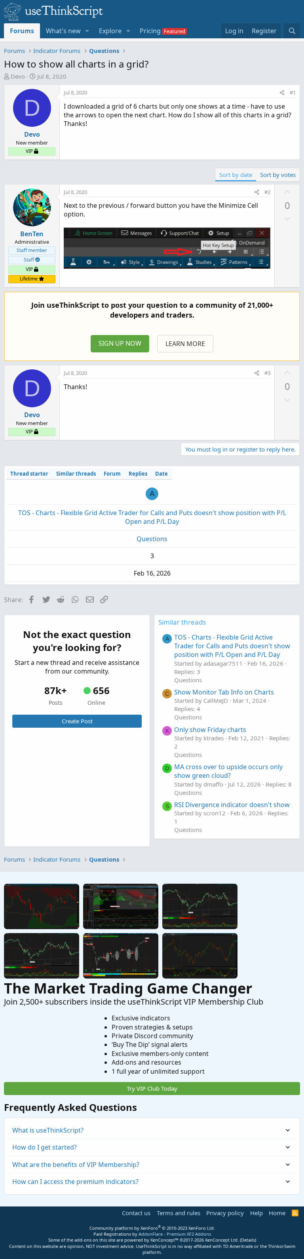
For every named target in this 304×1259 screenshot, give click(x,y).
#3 (267, 372)
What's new (63, 30)
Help (256, 1213)
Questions (152, 538)
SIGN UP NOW (120, 343)
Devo (18, 76)
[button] (87, 30)
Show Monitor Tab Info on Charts (224, 692)
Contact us (136, 1213)
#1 (293, 92)
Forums (22, 30)
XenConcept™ (164, 1240)
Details (248, 1240)
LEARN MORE (185, 343)
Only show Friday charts (210, 729)
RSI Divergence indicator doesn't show (232, 804)
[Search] (292, 30)
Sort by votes (278, 175)
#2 (267, 192)
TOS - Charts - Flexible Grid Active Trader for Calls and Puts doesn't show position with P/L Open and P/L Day (152, 517)
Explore (110, 30)
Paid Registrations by (152, 1234)
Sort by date (235, 175)
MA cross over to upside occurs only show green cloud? (228, 771)
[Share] (282, 92)
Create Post (77, 721)
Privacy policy (225, 1213)
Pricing (150, 30)
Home (277, 1213)
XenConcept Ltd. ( (223, 1240)
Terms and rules (178, 1213)
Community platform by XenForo (152, 1228)
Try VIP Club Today (152, 1088)
